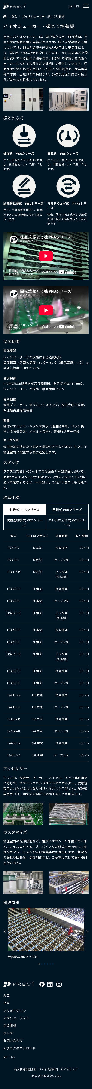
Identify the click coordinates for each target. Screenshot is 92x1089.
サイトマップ (69, 1069)
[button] (4, 931)
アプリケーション (16, 1018)
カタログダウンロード (19, 1048)
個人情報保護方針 (25, 1069)
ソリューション (14, 1010)
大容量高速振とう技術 (23, 957)
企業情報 (9, 1025)
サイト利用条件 (49, 1069)
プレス (8, 1033)
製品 (14, 16)
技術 (6, 1003)
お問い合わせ (13, 1040)
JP (70, 6)
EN (78, 6)
